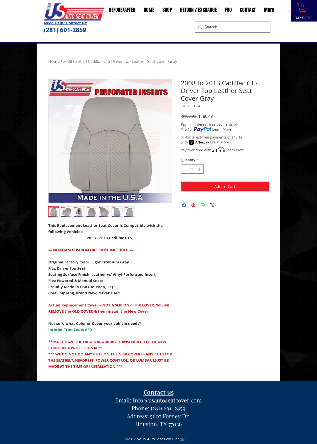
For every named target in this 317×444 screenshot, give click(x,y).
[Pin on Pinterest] (193, 205)
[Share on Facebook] (184, 205)
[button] (303, 8)
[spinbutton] (192, 169)
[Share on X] (212, 205)
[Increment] (200, 169)
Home (54, 61)
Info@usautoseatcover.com (167, 400)
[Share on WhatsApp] (203, 205)
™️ (182, 439)
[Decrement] (185, 169)
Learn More (221, 129)
